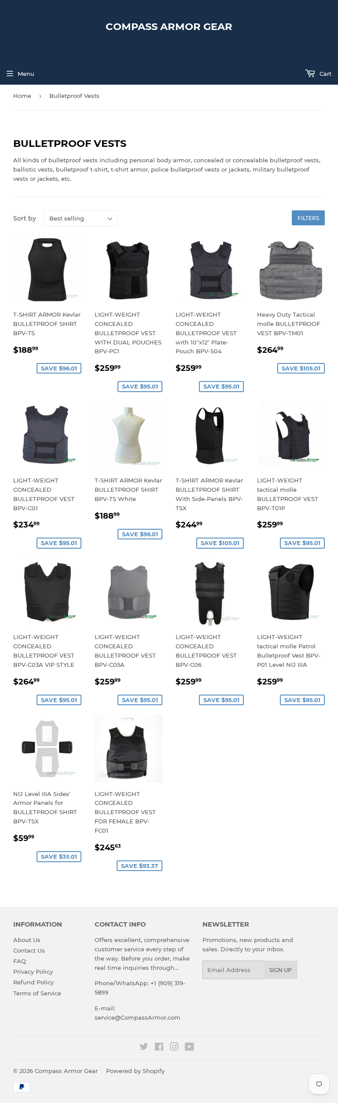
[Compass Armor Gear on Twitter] (144, 1047)
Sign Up (280, 970)
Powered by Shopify (135, 1070)
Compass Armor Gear (169, 26)
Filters (308, 218)
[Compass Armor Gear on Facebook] (159, 1047)
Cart (324, 73)
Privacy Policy (33, 971)
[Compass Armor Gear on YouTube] (189, 1047)
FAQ (19, 961)
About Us (26, 939)
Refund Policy (33, 982)
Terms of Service (37, 993)
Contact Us (29, 950)
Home (22, 95)
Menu (26, 73)
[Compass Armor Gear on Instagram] (174, 1047)
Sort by (24, 218)
